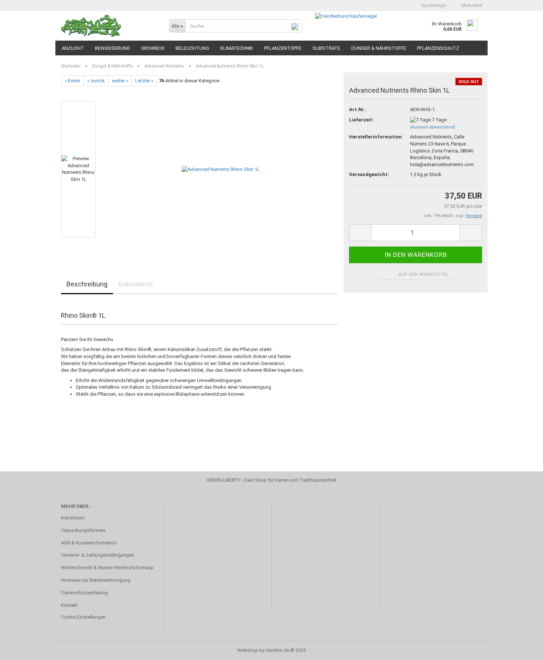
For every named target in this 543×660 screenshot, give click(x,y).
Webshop (247, 650)
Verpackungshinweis (83, 530)
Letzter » (144, 80)
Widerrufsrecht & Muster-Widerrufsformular (107, 567)
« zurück (96, 80)
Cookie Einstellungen (83, 617)
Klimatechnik (236, 48)
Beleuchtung (192, 48)
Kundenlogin (433, 5)
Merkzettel (470, 5)
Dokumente (136, 284)
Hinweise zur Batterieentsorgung (95, 580)
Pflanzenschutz (438, 48)
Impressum (73, 517)
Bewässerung (112, 48)
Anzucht (73, 48)
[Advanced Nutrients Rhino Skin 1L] (221, 169)
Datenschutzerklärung (84, 592)
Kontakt (69, 605)
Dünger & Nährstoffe (378, 48)
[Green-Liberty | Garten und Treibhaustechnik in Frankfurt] (109, 26)
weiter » (120, 80)
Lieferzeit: (361, 120)
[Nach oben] (523, 649)
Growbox (152, 48)
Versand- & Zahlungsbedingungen (97, 555)
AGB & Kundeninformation (89, 543)
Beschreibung (86, 284)
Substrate (326, 48)
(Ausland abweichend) (432, 127)
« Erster (72, 80)
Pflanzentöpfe (282, 48)
